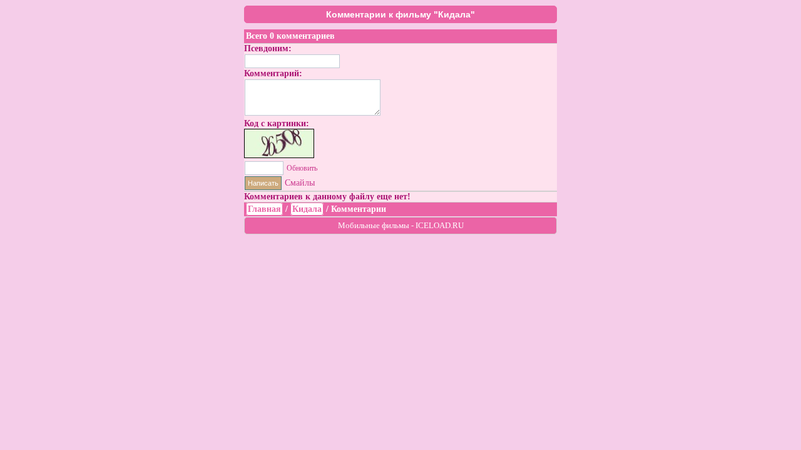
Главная (264, 209)
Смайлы (300, 183)
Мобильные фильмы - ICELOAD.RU (401, 225)
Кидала (307, 209)
